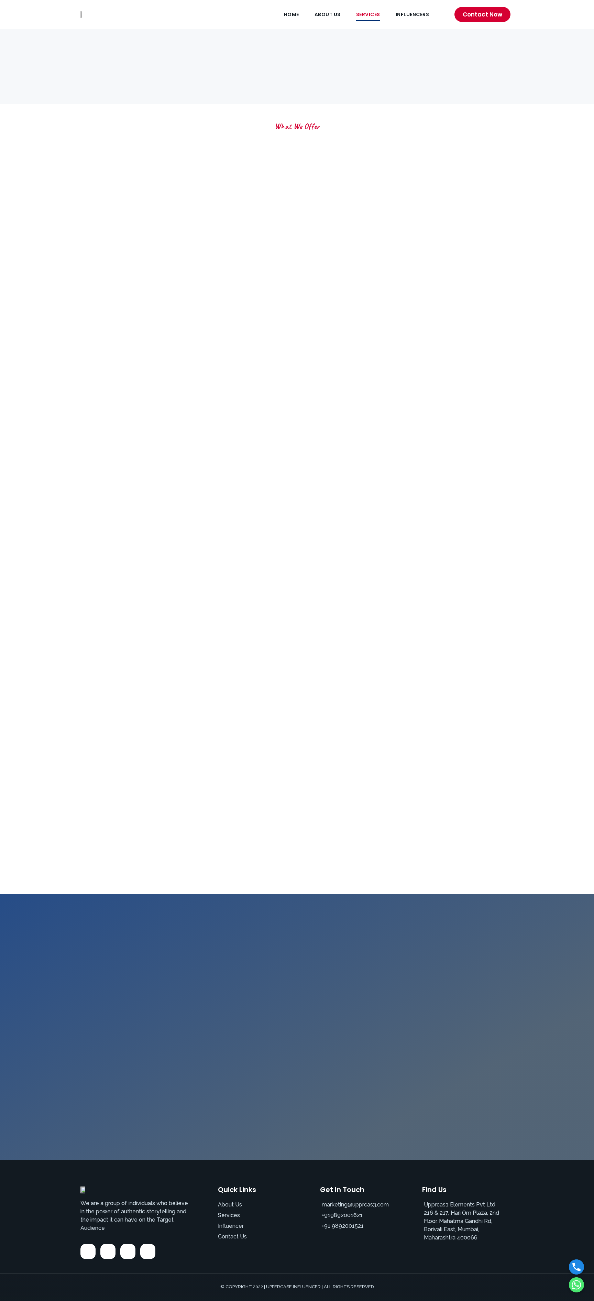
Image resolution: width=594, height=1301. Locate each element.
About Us (328, 14)
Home (291, 14)
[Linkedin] (127, 1251)
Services (368, 14)
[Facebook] (88, 1251)
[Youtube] (147, 1251)
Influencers (412, 14)
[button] (482, 14)
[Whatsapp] (576, 1284)
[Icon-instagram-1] (108, 1251)
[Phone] (576, 1267)
